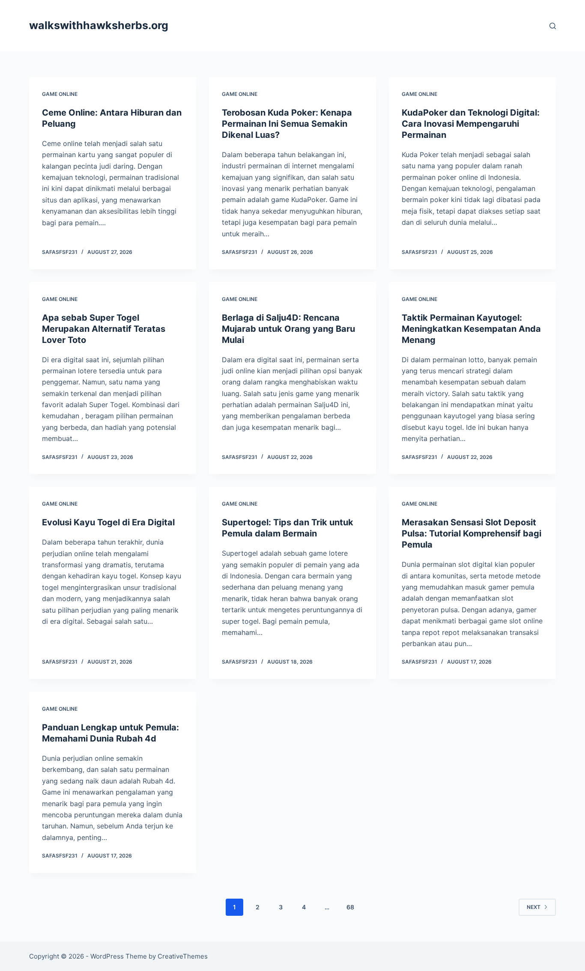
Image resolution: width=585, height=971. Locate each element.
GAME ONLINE (60, 94)
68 (350, 907)
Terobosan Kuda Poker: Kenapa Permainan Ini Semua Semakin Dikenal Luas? (287, 123)
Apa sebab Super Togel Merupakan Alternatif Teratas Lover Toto (103, 329)
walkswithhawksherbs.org (98, 25)
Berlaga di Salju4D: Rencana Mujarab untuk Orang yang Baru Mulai (288, 329)
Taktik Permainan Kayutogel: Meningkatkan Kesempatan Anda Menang (471, 329)
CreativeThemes (183, 956)
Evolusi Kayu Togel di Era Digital (108, 522)
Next (533, 907)
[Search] (552, 26)
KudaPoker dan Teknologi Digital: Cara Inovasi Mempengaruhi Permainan (471, 123)
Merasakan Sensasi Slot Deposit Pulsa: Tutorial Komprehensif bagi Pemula (471, 533)
